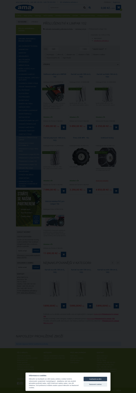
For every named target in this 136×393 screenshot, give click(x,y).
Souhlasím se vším (95, 379)
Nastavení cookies (95, 384)
